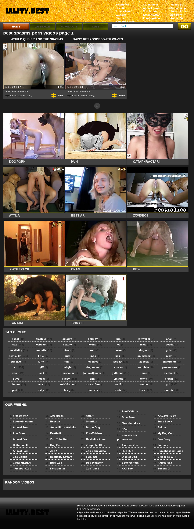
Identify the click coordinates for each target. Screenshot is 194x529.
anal (171, 338)
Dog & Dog (90, 427)
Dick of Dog (127, 456)
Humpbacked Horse (168, 450)
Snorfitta (89, 421)
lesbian (120, 361)
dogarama (94, 367)
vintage (121, 378)
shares (120, 367)
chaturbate (172, 361)
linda (95, 355)
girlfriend (120, 372)
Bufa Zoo (53, 462)
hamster (95, 390)
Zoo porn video (93, 450)
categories (42, 26)
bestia (172, 344)
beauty (69, 344)
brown (172, 378)
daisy (91, 95)
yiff (44, 367)
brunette (43, 350)
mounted (172, 390)
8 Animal (89, 456)
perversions (171, 367)
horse (146, 390)
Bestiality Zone (93, 439)
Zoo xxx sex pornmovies (127, 437)
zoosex (146, 361)
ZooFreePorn (128, 462)
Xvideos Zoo (127, 445)
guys (18, 378)
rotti (95, 350)
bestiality (18, 355)
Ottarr (87, 415)
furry (44, 361)
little (43, 355)
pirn (95, 378)
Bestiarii (121, 18)
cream (121, 350)
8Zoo (122, 429)
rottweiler (146, 338)
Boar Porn (126, 417)
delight (69, 367)
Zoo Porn (176, 14)
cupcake (18, 361)
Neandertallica (128, 423)
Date (95, 26)
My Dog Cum (163, 433)
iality (27, 12)
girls (171, 350)
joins (146, 372)
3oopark (160, 445)
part (18, 390)
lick (120, 355)
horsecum (69, 372)
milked (84, 95)
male (146, 344)
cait (43, 372)
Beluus (160, 427)
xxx (18, 367)
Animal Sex (177, 18)
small (44, 384)
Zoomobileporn (180, 7)
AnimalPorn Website (123, 13)
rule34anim (69, 384)
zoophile (146, 367)
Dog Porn (53, 445)
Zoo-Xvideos (91, 433)
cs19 (120, 384)
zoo (18, 372)
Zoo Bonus (150, 11)
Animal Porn (178, 11)
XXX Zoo (125, 468)
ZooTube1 (90, 468)
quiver (13, 95)
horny (146, 378)
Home (16, 26)
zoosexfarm (95, 384)
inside (120, 390)
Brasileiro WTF (165, 456)
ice (120, 344)
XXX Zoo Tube (164, 415)
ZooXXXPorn (127, 411)
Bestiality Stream (58, 456)
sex (18, 344)
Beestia (120, 7)
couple (146, 384)
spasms (22, 95)
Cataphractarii (152, 14)
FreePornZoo (151, 18)
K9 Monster (55, 468)
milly (44, 390)
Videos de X (178, 4)
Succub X (161, 468)
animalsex (146, 355)
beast (18, 338)
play (171, 355)
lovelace (95, 361)
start (29, 95)
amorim (69, 338)
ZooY (51, 450)
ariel (69, 355)
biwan (69, 350)
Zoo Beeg (161, 439)
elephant (171, 372)
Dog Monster (92, 462)
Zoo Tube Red (125, 21)
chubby (95, 338)
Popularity (69, 26)
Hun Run (125, 450)
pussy (69, 378)
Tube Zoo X (162, 421)
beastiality (18, 350)
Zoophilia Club (93, 445)
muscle (76, 95)
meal (44, 378)
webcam (44, 344)
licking (95, 344)
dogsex (146, 350)
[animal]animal (94, 372)
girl (171, 384)
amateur (44, 338)
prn (120, 338)
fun (69, 361)
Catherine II (150, 4)
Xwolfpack (122, 4)
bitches (18, 384)
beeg (69, 390)
